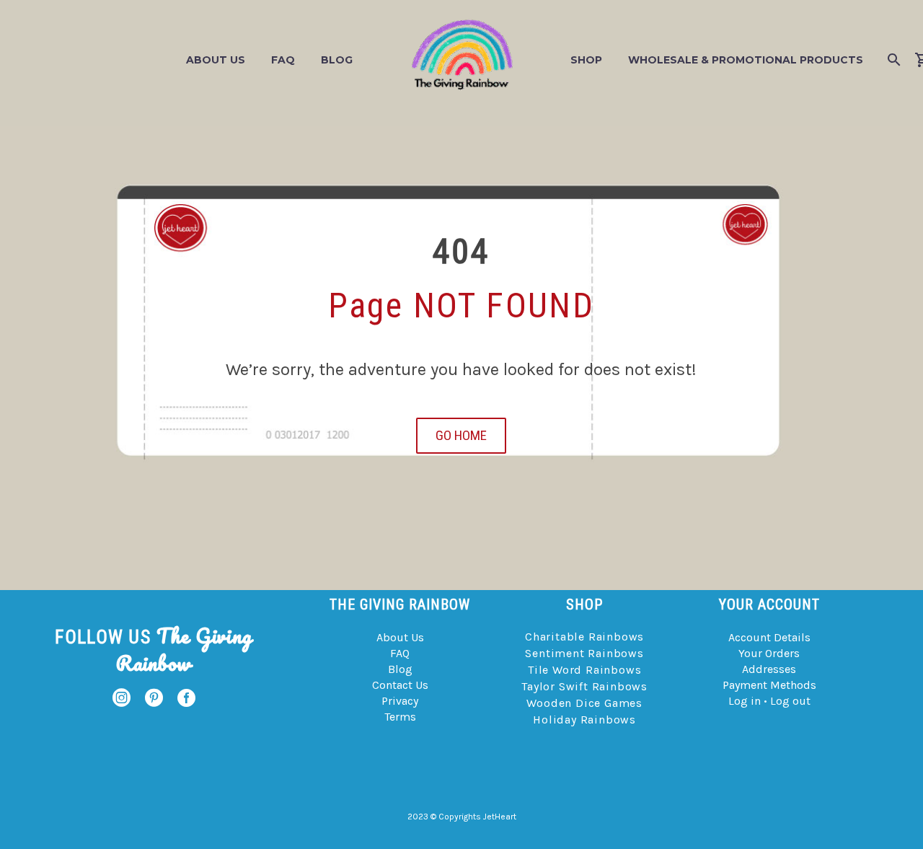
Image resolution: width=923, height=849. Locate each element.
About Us (215, 59)
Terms (400, 716)
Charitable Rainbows (584, 636)
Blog (337, 59)
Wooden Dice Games (584, 703)
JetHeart (499, 816)
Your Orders (769, 653)
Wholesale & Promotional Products (745, 59)
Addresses (769, 669)
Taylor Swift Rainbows (584, 686)
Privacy (399, 701)
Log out (790, 701)
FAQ (283, 59)
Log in (744, 701)
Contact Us (400, 685)
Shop (586, 59)
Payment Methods (769, 685)
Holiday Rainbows (584, 719)
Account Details (769, 637)
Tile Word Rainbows (584, 670)
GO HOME (461, 435)
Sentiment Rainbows (584, 653)
